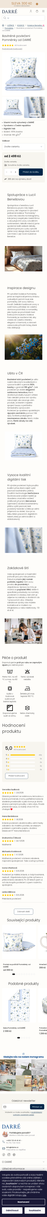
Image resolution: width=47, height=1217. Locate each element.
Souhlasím (33, 1210)
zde (19, 1195)
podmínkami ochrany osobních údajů (26, 1115)
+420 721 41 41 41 (13, 1142)
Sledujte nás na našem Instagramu (22, 1060)
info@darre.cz (24, 610)
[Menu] (41, 10)
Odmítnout (11, 1210)
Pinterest (14, 1157)
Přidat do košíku (30, 169)
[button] (12, 978)
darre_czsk (8, 1157)
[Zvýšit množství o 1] (15, 170)
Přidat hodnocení (16, 777)
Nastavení (22, 1202)
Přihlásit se (35, 1109)
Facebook (3, 1157)
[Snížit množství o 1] (6, 170)
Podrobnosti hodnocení (12, 48)
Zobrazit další (22, 915)
